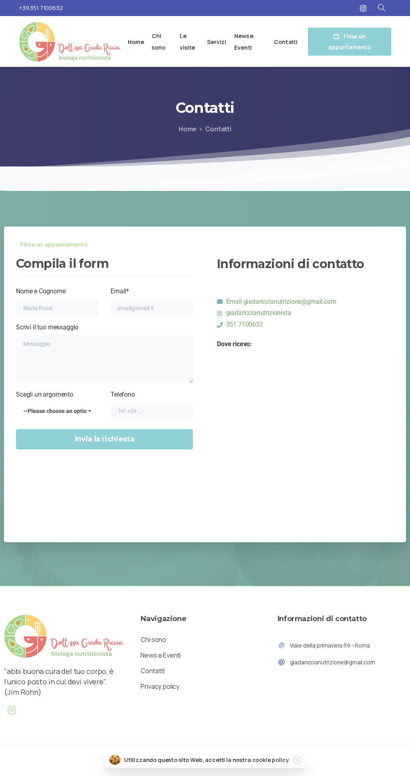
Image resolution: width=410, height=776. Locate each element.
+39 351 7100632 (41, 8)
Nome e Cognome (41, 291)
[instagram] (363, 8)
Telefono (123, 394)
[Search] (381, 8)
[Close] (297, 760)
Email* (120, 291)
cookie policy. (271, 760)
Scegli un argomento (55, 402)
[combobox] (57, 411)
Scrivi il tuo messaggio (47, 327)
